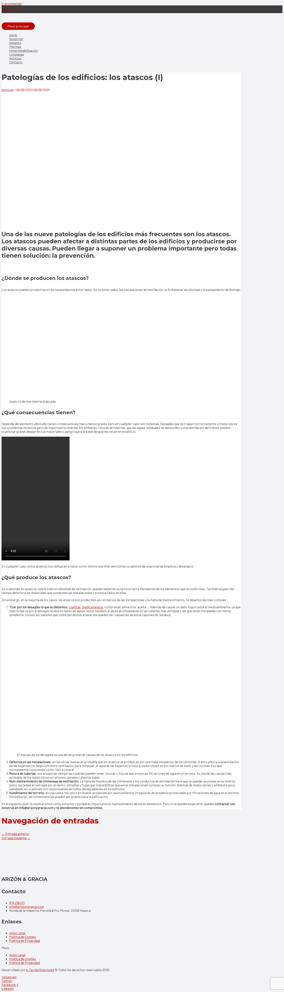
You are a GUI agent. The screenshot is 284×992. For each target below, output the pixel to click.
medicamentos (92, 607)
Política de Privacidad (24, 941)
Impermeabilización (23, 50)
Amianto (15, 43)
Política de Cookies (22, 937)
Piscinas (15, 47)
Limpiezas (16, 54)
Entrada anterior (15, 834)
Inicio (13, 35)
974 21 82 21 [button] (10, 9)
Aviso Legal (17, 933)
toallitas (75, 607)
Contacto (16, 62)
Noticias (15, 58)
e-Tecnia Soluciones (40, 970)
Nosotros (16, 39)
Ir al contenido (12, 3)
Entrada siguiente (16, 838)
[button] (142, 948)
